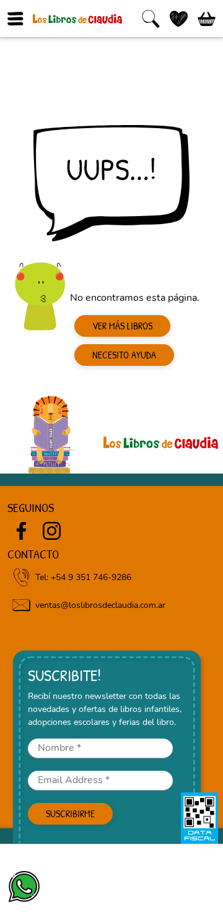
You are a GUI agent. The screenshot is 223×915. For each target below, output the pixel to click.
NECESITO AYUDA (124, 355)
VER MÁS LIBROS (122, 325)
